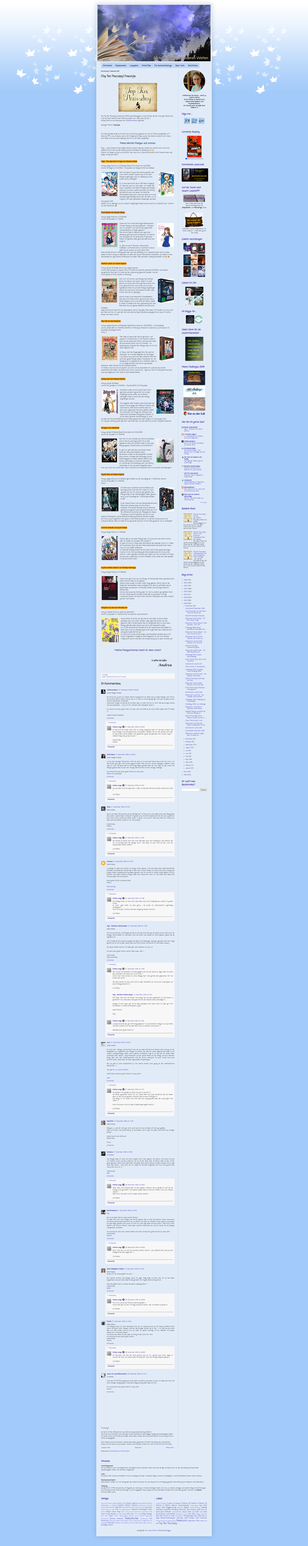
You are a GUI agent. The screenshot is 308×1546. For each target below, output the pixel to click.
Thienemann (105, 1521)
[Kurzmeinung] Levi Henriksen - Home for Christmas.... (196, 612)
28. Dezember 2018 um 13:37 (137, 1374)
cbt (126, 1523)
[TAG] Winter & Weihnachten (195, 667)
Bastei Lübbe (131, 1503)
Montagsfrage (188, 1516)
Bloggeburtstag (171, 1507)
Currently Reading (170, 1509)
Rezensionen (121, 65)
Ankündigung (194, 1505)
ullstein (110, 1525)
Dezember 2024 (184, 1510)
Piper (111, 1516)
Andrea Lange (117, 727)
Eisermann (148, 1507)
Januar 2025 (186, 1512)
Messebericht (179, 1516)
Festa (120, 1510)
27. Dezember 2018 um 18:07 (123, 1152)
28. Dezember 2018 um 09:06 (135, 1352)
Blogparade (180, 1508)
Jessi (108, 1043)
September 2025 (193, 1521)
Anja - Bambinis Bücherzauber (117, 926)
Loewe (128, 1514)
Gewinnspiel (160, 1512)
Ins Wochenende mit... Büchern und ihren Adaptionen (193, 437)
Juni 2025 (203, 1512)
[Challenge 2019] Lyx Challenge (195, 704)
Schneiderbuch (104, 1519)
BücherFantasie (112, 1211)
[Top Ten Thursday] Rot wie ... (199, 515)
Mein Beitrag (111, 887)
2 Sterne (170, 1503)
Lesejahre (134, 65)
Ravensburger (124, 1516)
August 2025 (160, 1507)
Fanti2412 (110, 1121)
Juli (187, 751)
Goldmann (135, 1510)
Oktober (188, 742)
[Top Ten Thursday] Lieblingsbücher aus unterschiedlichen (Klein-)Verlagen (199, 554)
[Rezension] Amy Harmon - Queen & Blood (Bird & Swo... (195, 724)
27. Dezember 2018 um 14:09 (134, 969)
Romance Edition (133, 1516)
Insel (131, 1512)
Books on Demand (111, 1505)
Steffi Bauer (111, 755)
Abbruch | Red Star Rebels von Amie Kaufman (193, 499)
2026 (186, 580)
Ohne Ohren (104, 1516)
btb (122, 1523)
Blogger (168, 1531)
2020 (186, 597)
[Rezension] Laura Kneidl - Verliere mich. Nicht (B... (194, 642)
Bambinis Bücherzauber (192, 466)
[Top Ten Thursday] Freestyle (194, 616)
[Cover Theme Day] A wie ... (194, 720)
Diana (123, 1507)
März (187, 762)
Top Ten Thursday (121, 677)
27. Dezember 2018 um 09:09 (128, 690)
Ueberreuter (146, 1521)
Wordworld (187, 480)
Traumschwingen (115, 1521)
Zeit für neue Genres (191, 473)
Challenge (204, 1507)
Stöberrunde (203, 1521)
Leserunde (179, 1514)
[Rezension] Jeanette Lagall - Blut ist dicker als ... (195, 734)
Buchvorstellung (195, 1508)
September (189, 745)
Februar (188, 765)
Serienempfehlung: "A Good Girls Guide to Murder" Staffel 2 (194, 483)
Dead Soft (118, 1507)
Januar (188, 768)
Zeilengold (104, 1523)
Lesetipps (185, 1514)
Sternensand (144, 1519)
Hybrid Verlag (125, 1512)
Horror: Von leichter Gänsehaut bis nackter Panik (194, 444)
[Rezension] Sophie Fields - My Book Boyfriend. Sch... (195, 651)
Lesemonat (170, 1514)
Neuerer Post (106, 1448)
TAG (157, 1524)
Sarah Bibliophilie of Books (115, 1269)
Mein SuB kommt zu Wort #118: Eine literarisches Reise (194, 490)
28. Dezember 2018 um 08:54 (135, 1185)
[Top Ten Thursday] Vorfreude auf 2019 (195, 679)
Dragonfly (137, 1507)
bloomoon (118, 1523)
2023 (186, 589)
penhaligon (104, 1525)
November (189, 739)
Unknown (110, 862)
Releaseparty (172, 1521)
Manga (143, 1514)
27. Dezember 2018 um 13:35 (137, 926)
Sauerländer (148, 1516)
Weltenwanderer (132, 120)
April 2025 (203, 1505)
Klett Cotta (148, 1512)
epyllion (140, 1523)
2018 (185, 603)
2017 (185, 772)
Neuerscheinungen (167, 1518)
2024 (186, 586)
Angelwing (115, 1503)
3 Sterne (184, 1503)
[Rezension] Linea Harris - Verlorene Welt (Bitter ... (194, 708)
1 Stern (158, 1503)
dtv (137, 1523)
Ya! (151, 1521)
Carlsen (121, 1505)
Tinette (109, 1321)
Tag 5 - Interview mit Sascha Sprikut (193, 430)
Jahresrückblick (176, 1512)
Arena (124, 1503)
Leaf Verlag (122, 1514)
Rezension (181, 1520)
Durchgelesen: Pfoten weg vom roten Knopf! (193, 462)
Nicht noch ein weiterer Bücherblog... (192, 495)
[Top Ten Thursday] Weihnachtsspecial (192, 647)
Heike (108, 807)
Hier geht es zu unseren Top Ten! (117, 1070)
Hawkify (103, 1512)
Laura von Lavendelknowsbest (117, 1374)
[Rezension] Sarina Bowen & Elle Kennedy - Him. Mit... (196, 624)
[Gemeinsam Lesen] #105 (193, 728)
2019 (185, 600)
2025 (186, 583)
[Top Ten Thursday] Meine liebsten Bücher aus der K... (195, 717)
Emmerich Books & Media (108, 1510)
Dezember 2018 (110, 677)
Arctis (120, 1503)
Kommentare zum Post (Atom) (119, 1451)
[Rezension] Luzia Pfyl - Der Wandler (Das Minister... (194, 696)
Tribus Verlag (132, 1521)
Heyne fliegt (116, 1512)
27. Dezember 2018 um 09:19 (135, 727)
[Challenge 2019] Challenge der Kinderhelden (195, 700)
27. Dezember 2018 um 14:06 (134, 898)
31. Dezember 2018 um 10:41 (143, 995)
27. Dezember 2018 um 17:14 (134, 1089)
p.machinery (149, 1523)
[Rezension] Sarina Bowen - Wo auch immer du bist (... (195, 633)
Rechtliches (193, 65)
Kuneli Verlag (110, 1514)
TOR (151, 1519)
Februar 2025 (195, 1510)
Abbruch (174, 1505)
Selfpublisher (132, 1518)
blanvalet (111, 1522)
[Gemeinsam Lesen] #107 (193, 664)
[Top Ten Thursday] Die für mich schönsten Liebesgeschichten (199, 534)
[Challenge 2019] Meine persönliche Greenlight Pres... (195, 628)
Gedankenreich (126, 1510)
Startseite (107, 65)
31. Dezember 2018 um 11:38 (134, 1021)
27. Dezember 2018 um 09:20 (125, 755)
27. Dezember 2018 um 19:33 (134, 1269)
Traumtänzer (124, 1521)
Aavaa (102, 1503)
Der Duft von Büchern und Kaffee (193, 458)
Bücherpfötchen (189, 487)
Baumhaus (139, 1503)
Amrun (110, 1503)
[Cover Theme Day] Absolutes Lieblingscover (195, 689)
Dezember (189, 606)
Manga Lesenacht (201, 1514)
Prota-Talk (146, 65)
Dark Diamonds (110, 1507)
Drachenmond (130, 1507)
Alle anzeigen (204, 502)
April (187, 759)
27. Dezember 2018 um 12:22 (123, 862)
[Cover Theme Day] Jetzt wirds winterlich (195, 660)
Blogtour (186, 1507)
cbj (124, 1523)
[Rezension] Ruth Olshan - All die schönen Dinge (195, 619)
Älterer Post (170, 1448)
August (188, 748)
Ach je (106, 1503)
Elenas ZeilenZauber (191, 427)
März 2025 (197, 1516)
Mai (187, 756)
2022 (186, 592)
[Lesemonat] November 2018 (194, 731)
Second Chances (116, 1518)
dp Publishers (131, 1523)
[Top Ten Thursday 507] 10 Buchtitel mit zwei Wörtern (193, 469)
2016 (185, 775)
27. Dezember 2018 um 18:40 (127, 1211)
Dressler (142, 1507)
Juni (187, 754)
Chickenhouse (142, 1505)
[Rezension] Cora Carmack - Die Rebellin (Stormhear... (195, 675)
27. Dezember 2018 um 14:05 (134, 838)
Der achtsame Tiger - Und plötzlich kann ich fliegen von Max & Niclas (194, 452)
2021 (185, 595)
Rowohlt (142, 1516)
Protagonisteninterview (162, 1521)
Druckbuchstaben (190, 448)
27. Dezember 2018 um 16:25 (120, 1043)
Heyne (108, 1511)
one (144, 1523)
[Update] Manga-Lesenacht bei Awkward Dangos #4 (195, 712)
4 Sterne (200, 1503)
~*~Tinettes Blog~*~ (190, 434)
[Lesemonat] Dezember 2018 (195, 608)
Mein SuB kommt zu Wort (165, 1516)
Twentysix (139, 1521)
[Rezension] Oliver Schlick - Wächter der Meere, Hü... (194, 637)
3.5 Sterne (192, 1503)
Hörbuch (168, 1511)
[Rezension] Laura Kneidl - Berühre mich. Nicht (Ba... (194, 684)
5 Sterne (166, 1505)
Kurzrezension (160, 1514)
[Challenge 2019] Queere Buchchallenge (193, 656)
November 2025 (182, 1518)
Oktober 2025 (194, 1518)
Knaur (103, 1514)
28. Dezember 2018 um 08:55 (135, 1247)
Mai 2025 (191, 1514)
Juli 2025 (195, 1512)
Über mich (179, 65)
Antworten (110, 718)
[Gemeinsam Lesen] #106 (193, 692)
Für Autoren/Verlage (163, 65)
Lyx (132, 1513)
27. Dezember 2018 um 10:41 (120, 807)
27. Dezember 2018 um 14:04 (134, 785)
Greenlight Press (145, 1509)
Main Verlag (138, 1514)
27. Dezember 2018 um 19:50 (121, 1321)
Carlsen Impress (131, 1505)
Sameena (110, 1152)
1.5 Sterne (163, 1503)
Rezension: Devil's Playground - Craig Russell (193, 476)
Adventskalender (183, 1505)
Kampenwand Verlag (138, 1512)
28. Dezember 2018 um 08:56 (135, 1300)
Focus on (204, 1510)
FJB (117, 1510)
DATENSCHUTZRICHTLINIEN (163, 1444)
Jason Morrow (152, 1531)
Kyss (116, 1514)
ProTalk (116, 1516)
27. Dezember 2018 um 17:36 (123, 1121)
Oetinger (149, 1514)
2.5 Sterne (176, 1503)
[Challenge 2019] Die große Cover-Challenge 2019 (194, 670)
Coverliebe (159, 1510)
